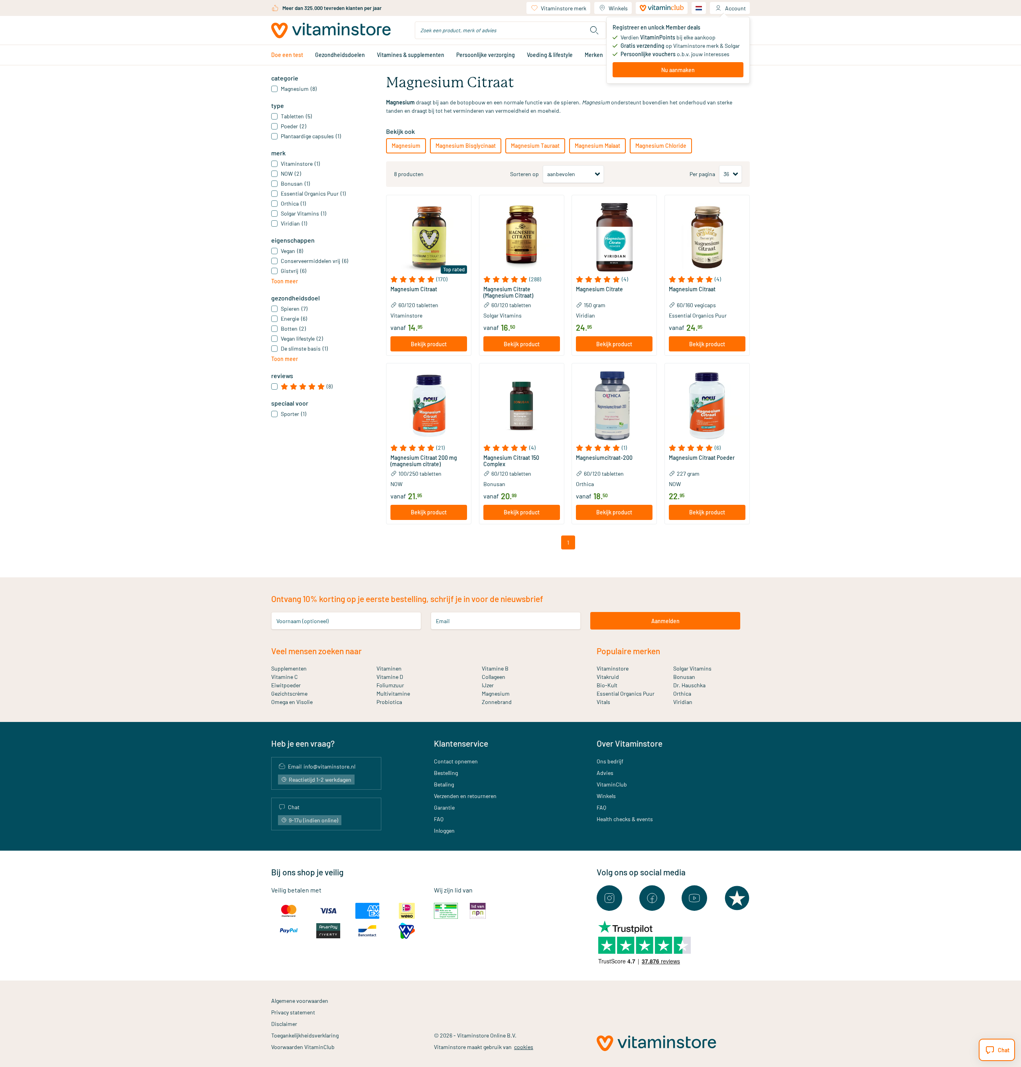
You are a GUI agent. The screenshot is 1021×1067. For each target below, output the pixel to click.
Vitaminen (389, 668)
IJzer (488, 685)
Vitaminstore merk (563, 8)
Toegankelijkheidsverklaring (305, 1035)
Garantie (444, 807)
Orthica (585, 484)
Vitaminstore (406, 315)
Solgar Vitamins (502, 315)
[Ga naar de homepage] (331, 30)
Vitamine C (284, 676)
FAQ (438, 819)
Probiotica (389, 701)
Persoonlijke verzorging (485, 54)
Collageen (493, 676)
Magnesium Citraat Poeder (702, 458)
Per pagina (702, 174)
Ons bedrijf (610, 761)
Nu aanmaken (678, 70)
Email (442, 621)
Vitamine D (389, 676)
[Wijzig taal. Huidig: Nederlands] (699, 8)
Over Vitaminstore (629, 743)
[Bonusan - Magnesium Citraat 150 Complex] (521, 405)
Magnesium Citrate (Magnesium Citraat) (508, 292)
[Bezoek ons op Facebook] (652, 898)
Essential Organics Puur (698, 315)
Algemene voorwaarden (299, 1000)
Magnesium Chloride (660, 145)
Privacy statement (293, 1012)
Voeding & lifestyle (550, 54)
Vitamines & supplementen (410, 54)
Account (735, 8)
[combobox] (510, 30)
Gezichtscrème (289, 693)
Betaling (444, 784)
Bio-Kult (607, 685)
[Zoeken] (594, 30)
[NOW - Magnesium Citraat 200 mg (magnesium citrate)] (428, 405)
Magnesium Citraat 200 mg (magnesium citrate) (423, 461)
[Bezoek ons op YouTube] (694, 898)
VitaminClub (612, 784)
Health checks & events (625, 819)
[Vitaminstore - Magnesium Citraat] (428, 237)
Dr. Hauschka (689, 685)
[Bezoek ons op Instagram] (609, 898)
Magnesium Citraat (413, 289)
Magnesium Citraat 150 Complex (511, 461)
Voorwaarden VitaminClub (303, 1046)
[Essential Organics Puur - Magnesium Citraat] (707, 237)
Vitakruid (608, 676)
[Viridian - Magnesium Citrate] (614, 237)
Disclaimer (284, 1023)
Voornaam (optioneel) (302, 621)
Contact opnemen (456, 761)
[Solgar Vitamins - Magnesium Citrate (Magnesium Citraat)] (521, 237)
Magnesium (406, 145)
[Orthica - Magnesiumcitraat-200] (614, 405)
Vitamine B (495, 668)
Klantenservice (461, 743)
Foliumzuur (390, 685)
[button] (428, 279)
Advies (605, 772)
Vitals (603, 701)
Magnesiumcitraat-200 (604, 458)
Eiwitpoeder (286, 685)
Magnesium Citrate (599, 289)
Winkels (618, 8)
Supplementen (289, 668)
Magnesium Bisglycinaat (466, 145)
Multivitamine (393, 693)
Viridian (585, 315)
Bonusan (494, 484)
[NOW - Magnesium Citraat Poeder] (707, 405)
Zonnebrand (497, 701)
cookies (523, 1046)
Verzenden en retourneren (465, 795)
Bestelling (446, 772)
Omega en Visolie (292, 701)
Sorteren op (524, 174)
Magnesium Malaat (597, 145)
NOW (396, 484)
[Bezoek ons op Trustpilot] (737, 898)
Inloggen (444, 830)
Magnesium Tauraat (535, 145)
